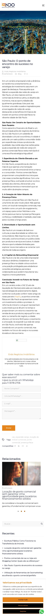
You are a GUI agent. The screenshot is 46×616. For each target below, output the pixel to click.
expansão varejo (22, 437)
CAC (13, 437)
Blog (19, 74)
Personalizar (23, 606)
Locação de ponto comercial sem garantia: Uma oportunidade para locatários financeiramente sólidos (19, 495)
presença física (27, 442)
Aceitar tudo (23, 600)
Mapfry (17, 297)
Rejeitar (23, 611)
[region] (23, 597)
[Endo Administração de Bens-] (8, 5)
